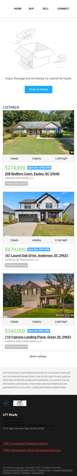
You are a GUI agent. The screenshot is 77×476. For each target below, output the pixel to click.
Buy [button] (31, 8)
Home (17, 8)
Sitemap (25, 473)
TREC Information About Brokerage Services (32, 450)
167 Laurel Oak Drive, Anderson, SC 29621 (36, 255)
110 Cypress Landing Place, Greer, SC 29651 (38, 337)
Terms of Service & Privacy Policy (19, 470)
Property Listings (11, 473)
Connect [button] (63, 8)
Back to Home (38, 89)
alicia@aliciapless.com (41, 425)
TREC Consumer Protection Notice (25, 443)
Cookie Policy (44, 470)
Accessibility (38, 473)
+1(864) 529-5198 (13, 425)
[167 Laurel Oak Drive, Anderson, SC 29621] (38, 214)
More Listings (38, 356)
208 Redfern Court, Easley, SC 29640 (32, 174)
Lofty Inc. (19, 467)
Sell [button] (46, 8)
